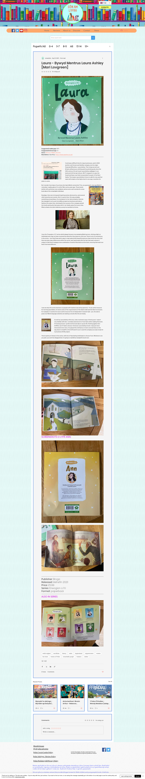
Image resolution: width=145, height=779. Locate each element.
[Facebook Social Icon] (104, 750)
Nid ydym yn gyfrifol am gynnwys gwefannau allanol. (84, 753)
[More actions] (103, 58)
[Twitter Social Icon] (108, 750)
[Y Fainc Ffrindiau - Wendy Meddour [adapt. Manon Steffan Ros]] (100, 691)
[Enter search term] (93, 38)
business (79, 656)
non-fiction (56, 653)
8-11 (65, 46)
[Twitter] (17, 30)
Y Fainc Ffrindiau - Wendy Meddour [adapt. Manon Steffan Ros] (99, 702)
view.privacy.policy (20, 777)
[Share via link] (54, 666)
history (64, 653)
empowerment (89, 653)
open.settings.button (126, 776)
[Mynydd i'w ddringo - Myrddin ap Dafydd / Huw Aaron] (45, 691)
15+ (86, 46)
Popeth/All (39, 46)
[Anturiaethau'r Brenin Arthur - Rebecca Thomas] (72, 691)
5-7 (58, 46)
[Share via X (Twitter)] (46, 666)
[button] (57, 30)
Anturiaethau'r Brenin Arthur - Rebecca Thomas (71, 702)
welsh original (47, 653)
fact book (45, 656)
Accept (138, 776)
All (71, 46)
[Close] (143, 776)
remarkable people (68, 656)
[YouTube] (21, 30)
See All (110, 681)
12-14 (79, 46)
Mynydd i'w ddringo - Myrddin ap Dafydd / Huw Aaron (43, 702)
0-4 (51, 46)
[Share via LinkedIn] (50, 666)
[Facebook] (13, 30)
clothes (86, 656)
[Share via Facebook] (42, 666)
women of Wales (55, 656)
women (98, 653)
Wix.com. (93, 752)
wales (70, 653)
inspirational (78, 653)
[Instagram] (25, 30)
